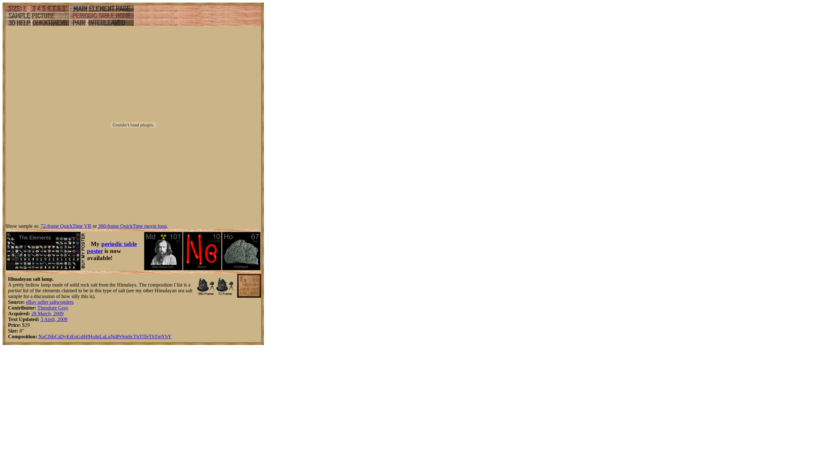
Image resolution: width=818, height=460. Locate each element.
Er (68, 336)
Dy (63, 336)
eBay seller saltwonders (49, 302)
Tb (151, 336)
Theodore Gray (52, 307)
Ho (92, 336)
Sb (52, 336)
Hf (86, 336)
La (102, 336)
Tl (141, 336)
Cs (57, 336)
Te (146, 336)
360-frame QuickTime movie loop (132, 226)
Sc (130, 336)
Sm (124, 336)
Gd (80, 336)
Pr (119, 336)
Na (41, 336)
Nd (114, 336)
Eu (74, 336)
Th (136, 336)
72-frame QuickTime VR (66, 226)
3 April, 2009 (54, 319)
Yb (164, 336)
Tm (157, 336)
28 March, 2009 (47, 313)
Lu (108, 336)
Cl (46, 336)
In (97, 336)
